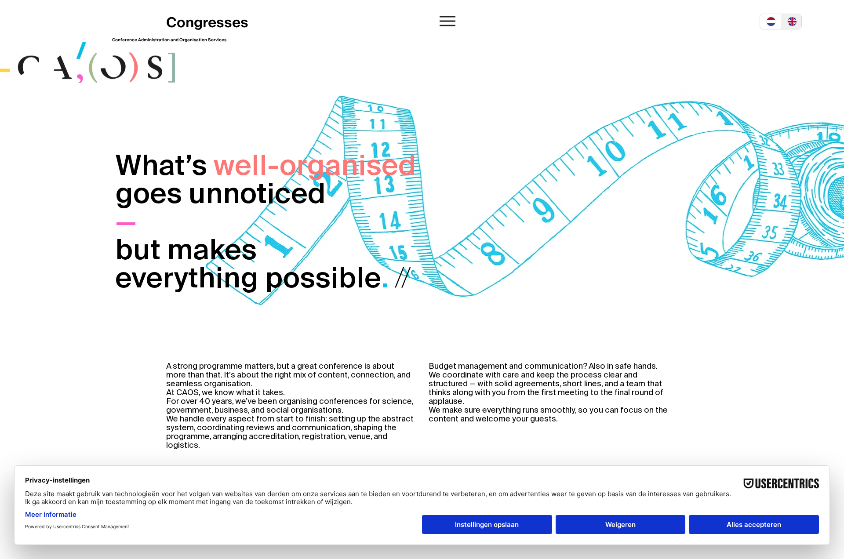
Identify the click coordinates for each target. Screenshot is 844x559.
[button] (447, 21)
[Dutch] (770, 21)
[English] (791, 21)
